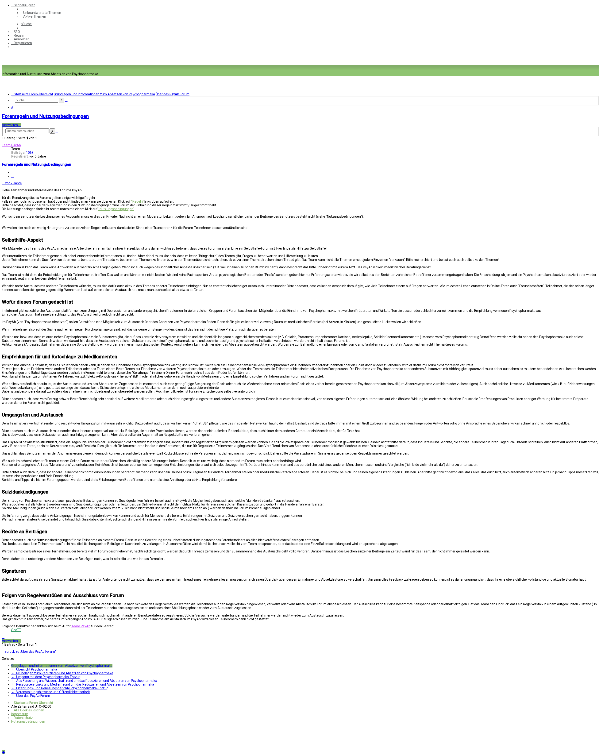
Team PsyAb (11, 145)
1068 (30, 152)
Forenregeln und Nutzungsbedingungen (45, 116)
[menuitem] (41, 13)
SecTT (16, 630)
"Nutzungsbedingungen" (116, 209)
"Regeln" (137, 201)
